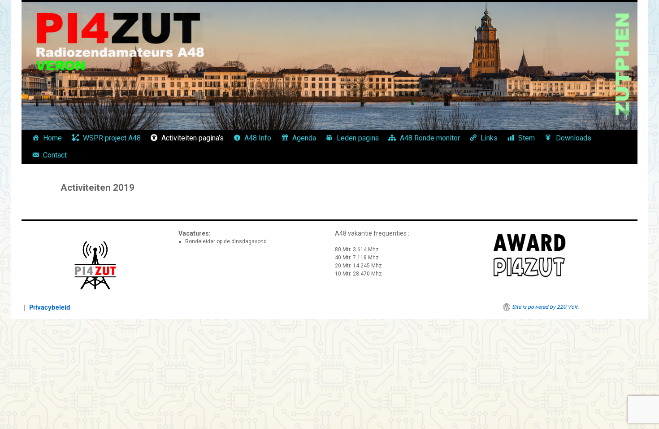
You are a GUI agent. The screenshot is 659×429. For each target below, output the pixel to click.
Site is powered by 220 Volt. (545, 307)
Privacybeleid (49, 306)
